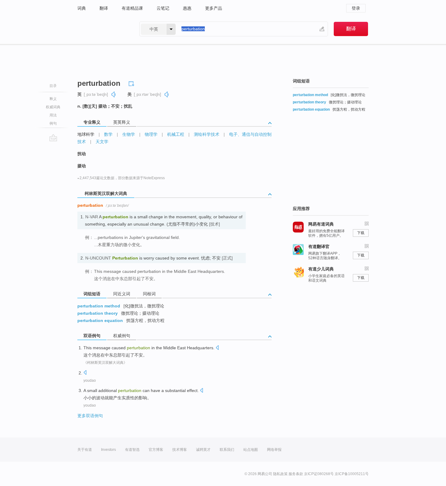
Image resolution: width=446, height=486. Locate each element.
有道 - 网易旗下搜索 (102, 29)
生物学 (128, 134)
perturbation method (98, 305)
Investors (108, 449)
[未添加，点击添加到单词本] (132, 83)
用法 (53, 115)
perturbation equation (100, 320)
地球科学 (85, 134)
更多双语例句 (90, 415)
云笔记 (163, 8)
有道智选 (132, 449)
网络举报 (274, 449)
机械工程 (175, 134)
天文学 (102, 141)
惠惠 (187, 8)
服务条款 (296, 474)
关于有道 (84, 449)
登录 (356, 8)
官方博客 (156, 449)
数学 (108, 134)
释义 (53, 99)
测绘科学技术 (206, 134)
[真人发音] (113, 94)
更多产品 (213, 8)
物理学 (151, 134)
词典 (81, 8)
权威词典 (53, 107)
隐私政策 (280, 474)
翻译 (104, 8)
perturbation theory (97, 313)
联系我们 (227, 449)
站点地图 (250, 449)
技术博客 (179, 449)
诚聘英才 (203, 449)
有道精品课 (132, 8)
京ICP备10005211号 (352, 474)
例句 (53, 123)
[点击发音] (217, 348)
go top (53, 137)
